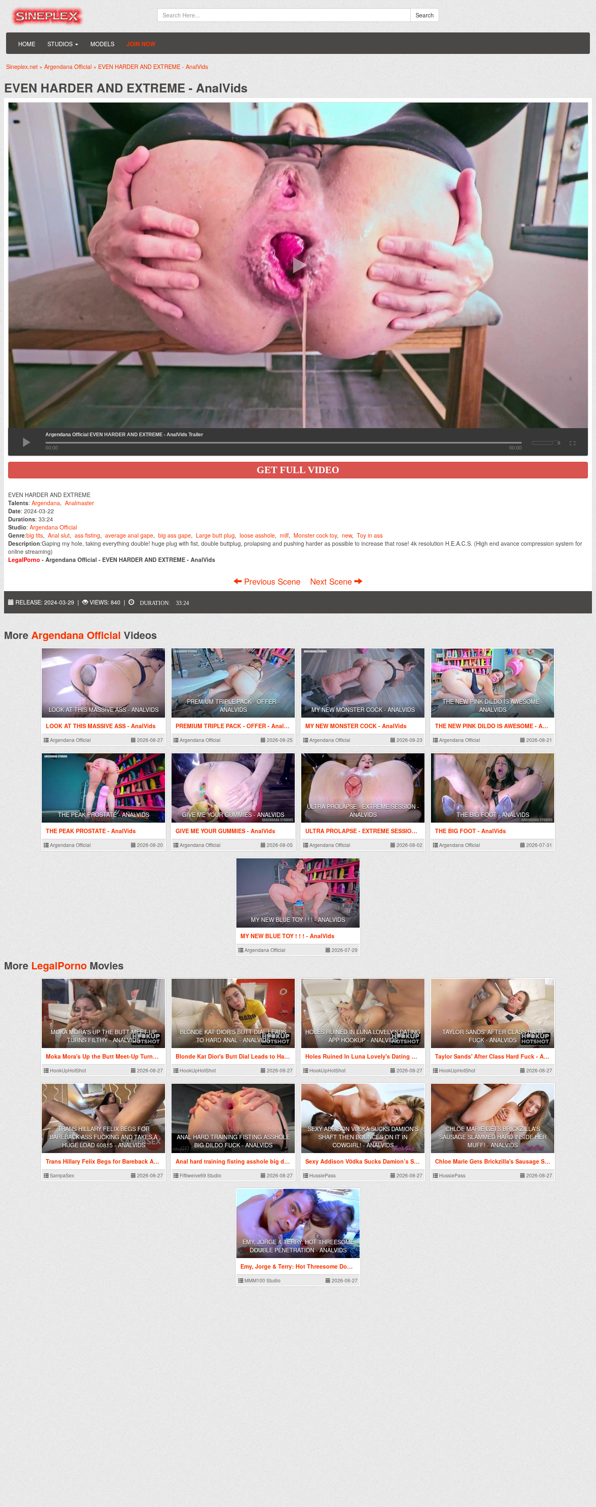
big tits (34, 535)
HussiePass (322, 1175)
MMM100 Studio (262, 1280)
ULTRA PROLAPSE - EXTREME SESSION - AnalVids (363, 810)
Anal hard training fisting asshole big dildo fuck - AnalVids (233, 1141)
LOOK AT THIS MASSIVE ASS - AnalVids (104, 709)
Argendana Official (53, 527)
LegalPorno (59, 965)
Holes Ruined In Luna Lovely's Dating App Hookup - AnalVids (362, 1036)
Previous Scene (272, 581)
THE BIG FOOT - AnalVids (493, 814)
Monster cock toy (315, 535)
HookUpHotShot (67, 1070)
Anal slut (59, 535)
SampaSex (61, 1175)
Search (425, 15)
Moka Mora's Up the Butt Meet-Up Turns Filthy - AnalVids (104, 1036)
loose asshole (257, 535)
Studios (60, 44)
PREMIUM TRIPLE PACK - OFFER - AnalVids (233, 705)
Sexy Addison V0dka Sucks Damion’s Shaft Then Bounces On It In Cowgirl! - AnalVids (363, 1137)
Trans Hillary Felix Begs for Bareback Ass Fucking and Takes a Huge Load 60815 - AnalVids (103, 1137)
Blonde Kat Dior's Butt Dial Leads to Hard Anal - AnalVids (233, 1036)
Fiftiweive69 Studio (199, 1175)
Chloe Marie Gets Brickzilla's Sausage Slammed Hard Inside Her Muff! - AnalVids (493, 1137)
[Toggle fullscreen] (571, 442)
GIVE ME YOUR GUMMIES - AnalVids (233, 814)
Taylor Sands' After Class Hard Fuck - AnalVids (492, 1036)
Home (26, 44)
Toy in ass (370, 535)
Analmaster (79, 503)
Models (102, 44)
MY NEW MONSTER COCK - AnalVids (363, 709)
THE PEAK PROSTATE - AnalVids (103, 814)
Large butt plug (215, 535)
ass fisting (87, 535)
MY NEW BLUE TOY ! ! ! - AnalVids (298, 919)
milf (284, 535)
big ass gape (174, 535)
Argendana (46, 503)
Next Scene (332, 581)
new (347, 535)
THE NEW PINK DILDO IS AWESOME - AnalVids (492, 705)
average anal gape (129, 535)
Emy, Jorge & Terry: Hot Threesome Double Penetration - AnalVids (298, 1246)
